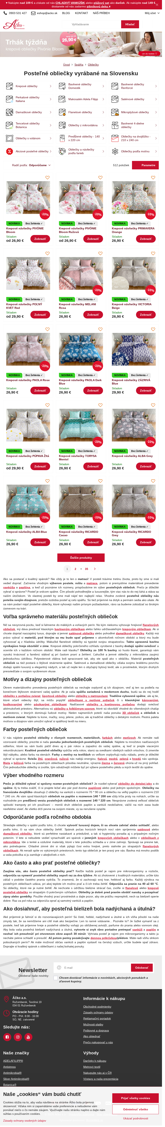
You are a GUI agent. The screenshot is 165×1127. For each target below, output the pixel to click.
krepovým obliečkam (136, 629)
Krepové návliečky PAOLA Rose (28, 380)
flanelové (131, 888)
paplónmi (94, 787)
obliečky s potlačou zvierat (21, 696)
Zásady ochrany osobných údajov (24, 1120)
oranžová (51, 758)
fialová (102, 758)
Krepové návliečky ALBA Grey (132, 456)
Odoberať (141, 967)
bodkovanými (12, 704)
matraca (92, 583)
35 (86, 569)
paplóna (24, 587)
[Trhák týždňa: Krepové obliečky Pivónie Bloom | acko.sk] (81, 45)
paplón (151, 929)
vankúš (137, 929)
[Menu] (157, 24)
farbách (107, 737)
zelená (124, 758)
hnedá (136, 758)
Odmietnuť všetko (135, 1109)
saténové (143, 829)
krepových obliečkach (113, 837)
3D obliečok (130, 712)
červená (119, 763)
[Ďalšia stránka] (95, 569)
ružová (64, 758)
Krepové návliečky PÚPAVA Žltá (27, 456)
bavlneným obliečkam (70, 629)
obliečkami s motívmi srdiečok (91, 700)
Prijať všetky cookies (135, 1098)
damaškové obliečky (17, 833)
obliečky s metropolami (92, 696)
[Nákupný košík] (147, 24)
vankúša (9, 587)
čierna (106, 763)
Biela (6, 763)
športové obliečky (54, 696)
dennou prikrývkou (104, 938)
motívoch (129, 737)
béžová (19, 763)
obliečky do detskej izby (135, 783)
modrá (113, 758)
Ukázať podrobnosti (135, 1118)
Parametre (148, 165)
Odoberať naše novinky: (34, 975)
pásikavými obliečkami (50, 704)
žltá (40, 758)
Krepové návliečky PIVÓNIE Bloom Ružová (77, 230)
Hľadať (130, 24)
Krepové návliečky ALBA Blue (26, 531)
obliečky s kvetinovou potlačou (111, 704)
